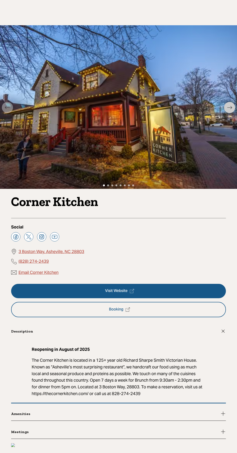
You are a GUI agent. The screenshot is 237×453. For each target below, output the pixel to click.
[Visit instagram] (41, 236)
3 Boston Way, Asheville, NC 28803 (51, 251)
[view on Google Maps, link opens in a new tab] (13, 445)
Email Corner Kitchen (39, 272)
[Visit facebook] (15, 236)
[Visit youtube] (54, 236)
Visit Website (116, 291)
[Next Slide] (229, 107)
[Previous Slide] (7, 107)
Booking (116, 310)
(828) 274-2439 (34, 261)
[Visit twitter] (28, 236)
